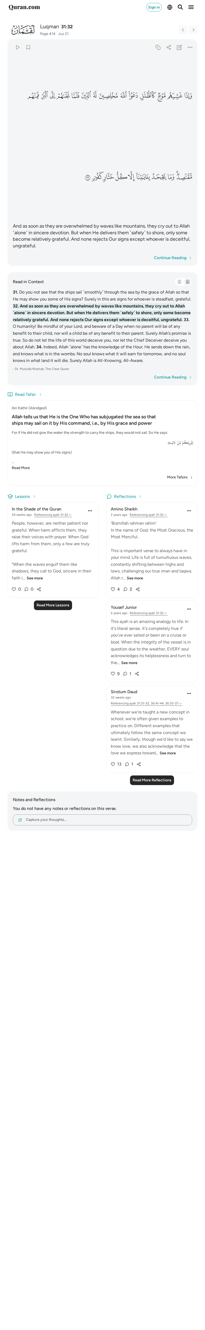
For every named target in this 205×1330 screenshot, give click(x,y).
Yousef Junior (124, 607)
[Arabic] (179, 281)
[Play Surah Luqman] (17, 47)
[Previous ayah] (183, 30)
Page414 (48, 34)
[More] (190, 47)
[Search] (180, 7)
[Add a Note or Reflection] (179, 47)
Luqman (49, 26)
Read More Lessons (53, 605)
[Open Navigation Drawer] (191, 7)
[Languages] (169, 7)
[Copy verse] (158, 47)
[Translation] (187, 281)
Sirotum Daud (124, 691)
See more (35, 578)
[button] (188, 95)
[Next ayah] (193, 30)
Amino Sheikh (124, 509)
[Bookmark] (28, 47)
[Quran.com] (24, 7)
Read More (21, 468)
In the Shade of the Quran (36, 509)
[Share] (168, 47)
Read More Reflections (152, 780)
